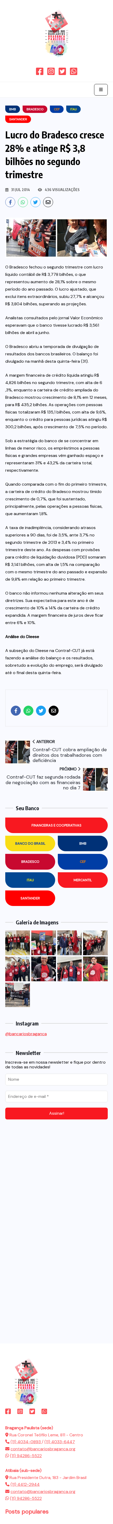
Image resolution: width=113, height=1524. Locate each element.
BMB (82, 843)
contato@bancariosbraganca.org (43, 1449)
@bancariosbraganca (26, 1034)
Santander (30, 898)
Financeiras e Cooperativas (56, 825)
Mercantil (83, 880)
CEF (83, 861)
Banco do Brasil (30, 843)
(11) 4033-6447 (59, 1442)
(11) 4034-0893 (26, 1442)
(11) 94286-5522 (26, 1455)
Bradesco (30, 861)
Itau (30, 880)
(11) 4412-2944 (25, 1484)
